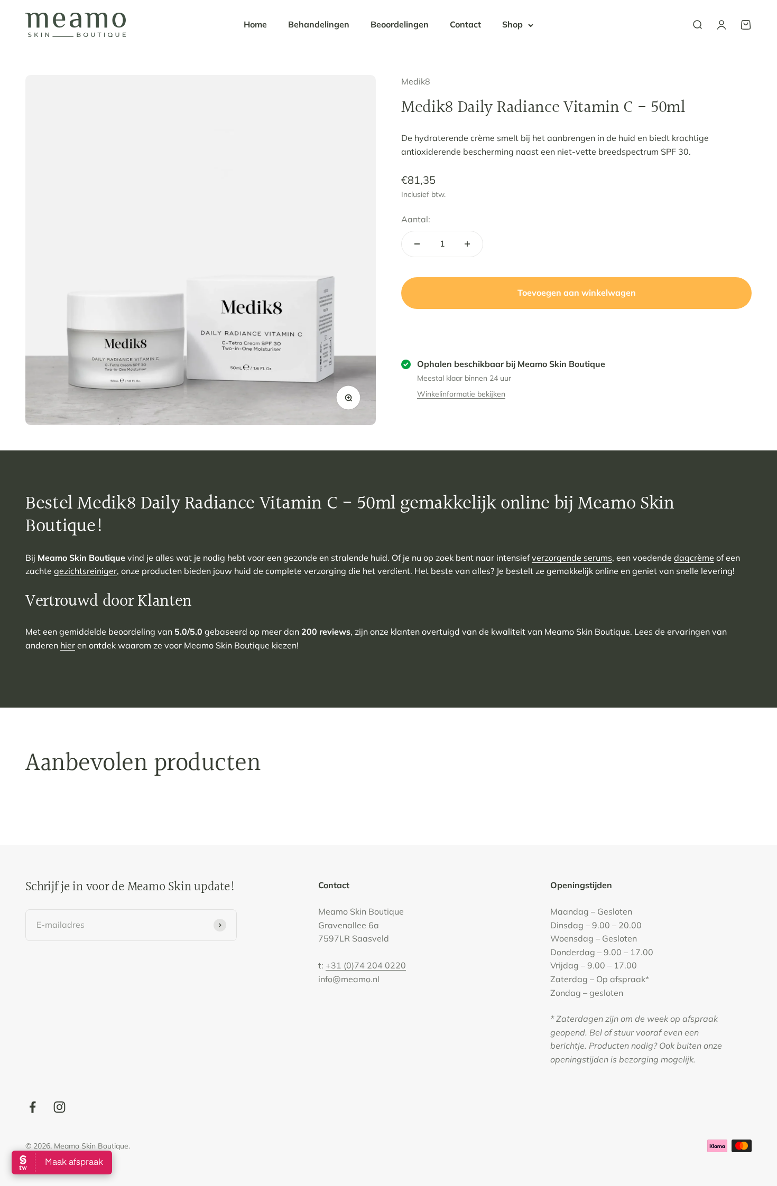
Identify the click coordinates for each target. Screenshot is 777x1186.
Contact (465, 24)
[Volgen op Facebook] (32, 1107)
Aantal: (415, 219)
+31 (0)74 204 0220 (366, 965)
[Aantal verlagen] (417, 244)
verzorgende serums (572, 557)
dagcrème (694, 557)
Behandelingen (318, 24)
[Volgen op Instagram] (59, 1107)
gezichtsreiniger (85, 571)
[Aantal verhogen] (467, 244)
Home (255, 24)
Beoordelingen (400, 24)
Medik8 (415, 81)
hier (67, 645)
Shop (512, 24)
